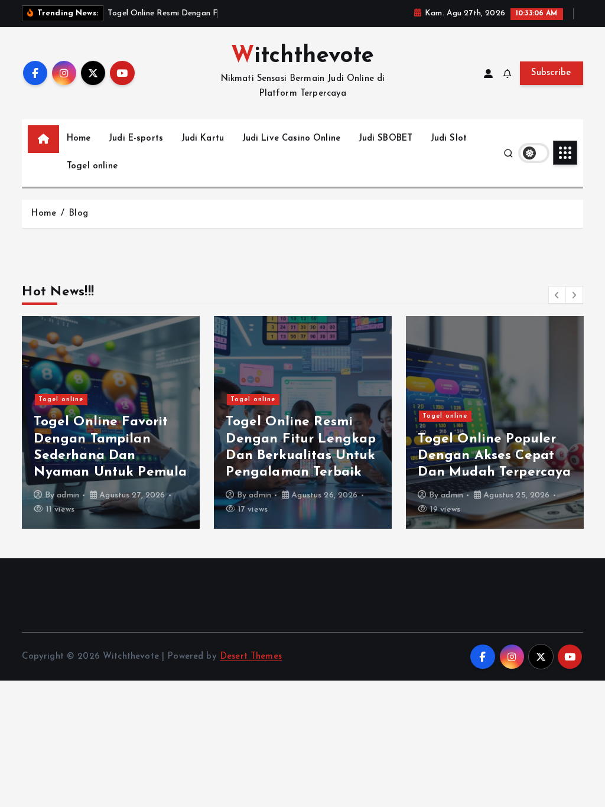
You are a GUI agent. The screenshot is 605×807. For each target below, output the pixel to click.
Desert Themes (251, 656)
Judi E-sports (136, 138)
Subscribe (551, 73)
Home (79, 138)
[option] (111, 422)
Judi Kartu (203, 138)
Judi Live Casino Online (291, 138)
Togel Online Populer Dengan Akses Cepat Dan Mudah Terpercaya (494, 455)
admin (68, 495)
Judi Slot (449, 138)
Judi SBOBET (386, 138)
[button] (557, 295)
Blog (78, 213)
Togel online (92, 166)
